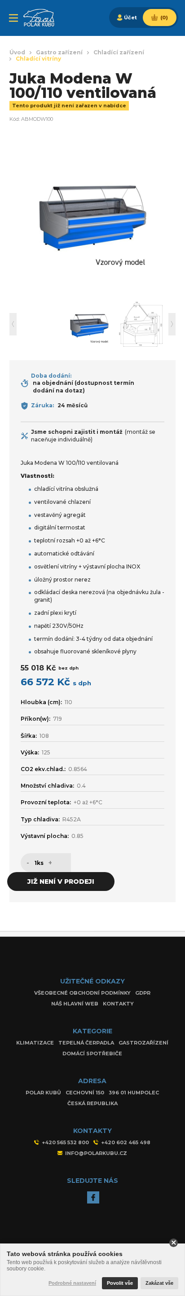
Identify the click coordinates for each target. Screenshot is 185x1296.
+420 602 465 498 (125, 1142)
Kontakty (118, 1004)
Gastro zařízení (59, 52)
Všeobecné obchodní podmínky (82, 993)
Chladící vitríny (38, 59)
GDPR (142, 993)
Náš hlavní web (74, 1004)
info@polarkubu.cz (96, 1153)
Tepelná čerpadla (86, 1043)
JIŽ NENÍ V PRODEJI (60, 881)
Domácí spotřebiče (92, 1053)
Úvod (17, 52)
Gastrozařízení (143, 1043)
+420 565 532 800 (65, 1142)
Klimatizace (35, 1043)
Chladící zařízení (118, 52)
